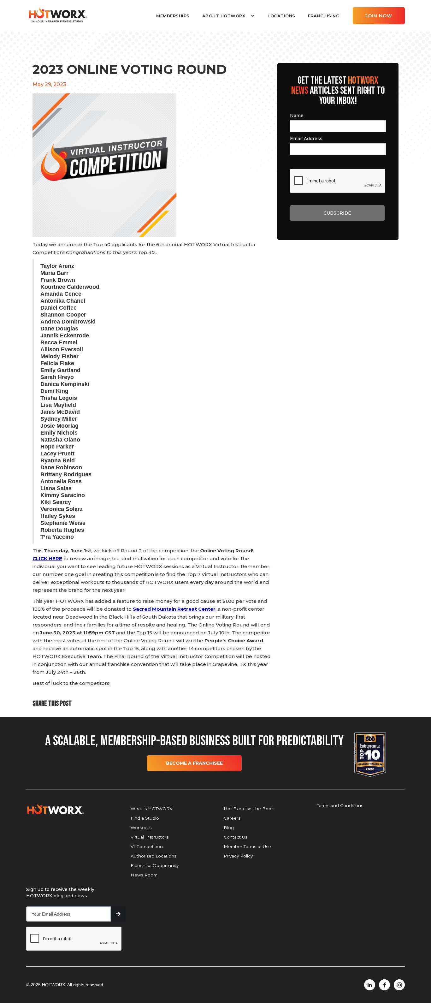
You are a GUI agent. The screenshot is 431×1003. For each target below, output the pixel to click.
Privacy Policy (238, 855)
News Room (144, 874)
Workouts (141, 827)
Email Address (306, 138)
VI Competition (147, 846)
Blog (229, 827)
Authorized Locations (153, 855)
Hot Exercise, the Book (249, 808)
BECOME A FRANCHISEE (194, 763)
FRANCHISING (324, 15)
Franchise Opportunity (155, 865)
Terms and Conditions (340, 805)
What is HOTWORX (151, 808)
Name (297, 115)
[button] (228, 15)
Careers (232, 818)
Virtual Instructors (149, 837)
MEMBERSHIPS (173, 15)
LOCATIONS (281, 15)
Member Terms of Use (247, 846)
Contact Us (235, 837)
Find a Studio (145, 818)
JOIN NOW (378, 16)
